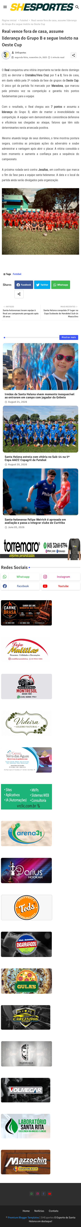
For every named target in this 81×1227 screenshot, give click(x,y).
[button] (77, 7)
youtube (63, 586)
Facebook (26, 284)
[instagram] (37, 1193)
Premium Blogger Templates (23, 1217)
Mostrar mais (69, 337)
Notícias (39, 1211)
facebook (23, 586)
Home (26, 1211)
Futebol (24, 20)
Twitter (44, 284)
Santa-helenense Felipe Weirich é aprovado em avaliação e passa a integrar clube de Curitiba (35, 521)
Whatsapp (62, 284)
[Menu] (5, 7)
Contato (53, 1211)
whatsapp (23, 577)
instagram (63, 577)
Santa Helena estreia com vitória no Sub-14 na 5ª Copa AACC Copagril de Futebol (37, 458)
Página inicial (9, 20)
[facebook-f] (43, 1193)
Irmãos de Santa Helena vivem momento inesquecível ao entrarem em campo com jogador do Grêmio (39, 396)
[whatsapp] (31, 1193)
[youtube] (49, 1193)
